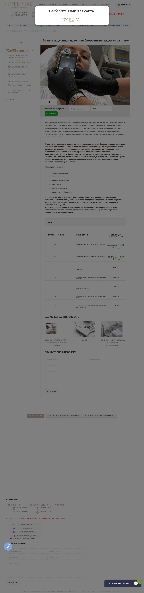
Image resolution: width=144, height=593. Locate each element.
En (78, 20)
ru (71, 20)
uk (65, 20)
